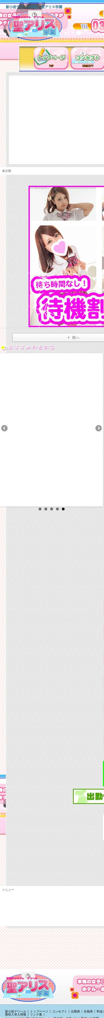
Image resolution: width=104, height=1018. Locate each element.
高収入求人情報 (15, 1014)
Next (98, 428)
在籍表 (88, 1011)
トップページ (39, 1011)
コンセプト (59, 1011)
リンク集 (36, 1014)
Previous (5, 428)
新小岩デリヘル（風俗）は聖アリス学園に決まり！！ (41, 27)
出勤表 (75, 1011)
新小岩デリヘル (15, 1011)
